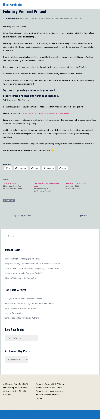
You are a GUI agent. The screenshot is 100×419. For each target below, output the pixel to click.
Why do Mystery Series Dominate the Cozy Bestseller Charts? (32, 263)
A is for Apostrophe (14, 313)
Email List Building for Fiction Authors (22, 317)
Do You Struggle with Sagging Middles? (22, 258)
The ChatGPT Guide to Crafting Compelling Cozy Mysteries (32, 268)
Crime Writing (52, 18)
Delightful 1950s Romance (75, 183)
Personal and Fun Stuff (71, 18)
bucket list (9, 200)
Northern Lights (9, 183)
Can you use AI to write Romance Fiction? (23, 273)
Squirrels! (83, 215)
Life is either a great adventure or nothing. (39, 113)
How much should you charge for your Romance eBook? (30, 303)
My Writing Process (22, 215)
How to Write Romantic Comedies (20, 278)
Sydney (47, 414)
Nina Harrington (13, 4)
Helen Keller (63, 113)
